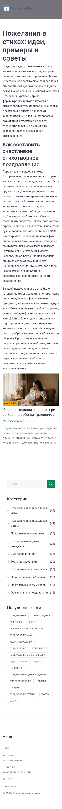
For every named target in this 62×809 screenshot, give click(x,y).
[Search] (51, 484)
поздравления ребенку (22, 694)
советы (33, 622)
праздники (16, 668)
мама (13, 701)
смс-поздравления (20, 681)
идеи (36, 661)
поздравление (18, 648)
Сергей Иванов (12, 421)
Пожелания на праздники (33, 533)
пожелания (16, 622)
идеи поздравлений (21, 642)
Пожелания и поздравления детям (33, 523)
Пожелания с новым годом (33, 585)
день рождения (41, 615)
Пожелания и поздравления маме (33, 510)
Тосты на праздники (33, 561)
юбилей (42, 681)
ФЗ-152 (7, 779)
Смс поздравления (33, 554)
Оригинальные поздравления (33, 592)
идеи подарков (18, 661)
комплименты (40, 648)
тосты (45, 694)
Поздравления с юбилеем (33, 577)
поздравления (18, 615)
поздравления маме (21, 635)
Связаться (9, 786)
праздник (15, 688)
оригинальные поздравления (26, 629)
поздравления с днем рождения (28, 655)
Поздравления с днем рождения (33, 544)
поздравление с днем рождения (28, 674)
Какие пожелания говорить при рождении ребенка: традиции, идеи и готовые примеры (29, 412)
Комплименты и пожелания (33, 569)
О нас (6, 748)
